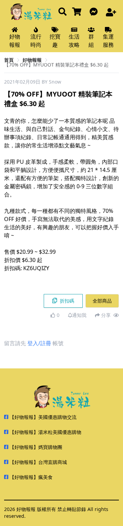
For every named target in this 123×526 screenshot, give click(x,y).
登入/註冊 (39, 343)
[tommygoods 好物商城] (78, 12)
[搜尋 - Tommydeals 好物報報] (62, 12)
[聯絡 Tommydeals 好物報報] (95, 12)
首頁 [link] (9, 60)
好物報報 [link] (32, 60)
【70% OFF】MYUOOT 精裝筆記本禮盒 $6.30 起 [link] (56, 64)
